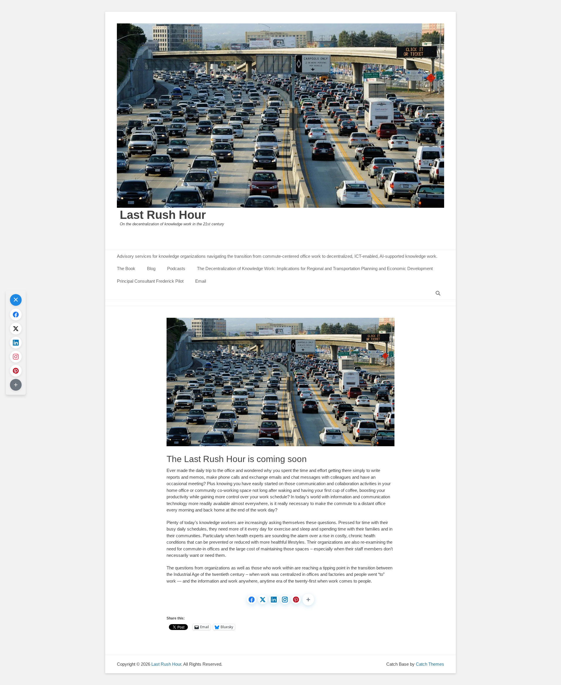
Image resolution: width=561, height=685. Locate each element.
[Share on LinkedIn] (273, 599)
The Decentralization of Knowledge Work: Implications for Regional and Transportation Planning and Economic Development (315, 268)
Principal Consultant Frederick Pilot (150, 281)
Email (200, 281)
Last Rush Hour (163, 214)
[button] (308, 599)
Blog (151, 268)
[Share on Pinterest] (296, 599)
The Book (126, 268)
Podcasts (176, 268)
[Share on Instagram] (285, 599)
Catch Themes (430, 664)
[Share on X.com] (262, 599)
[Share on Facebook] (251, 599)
